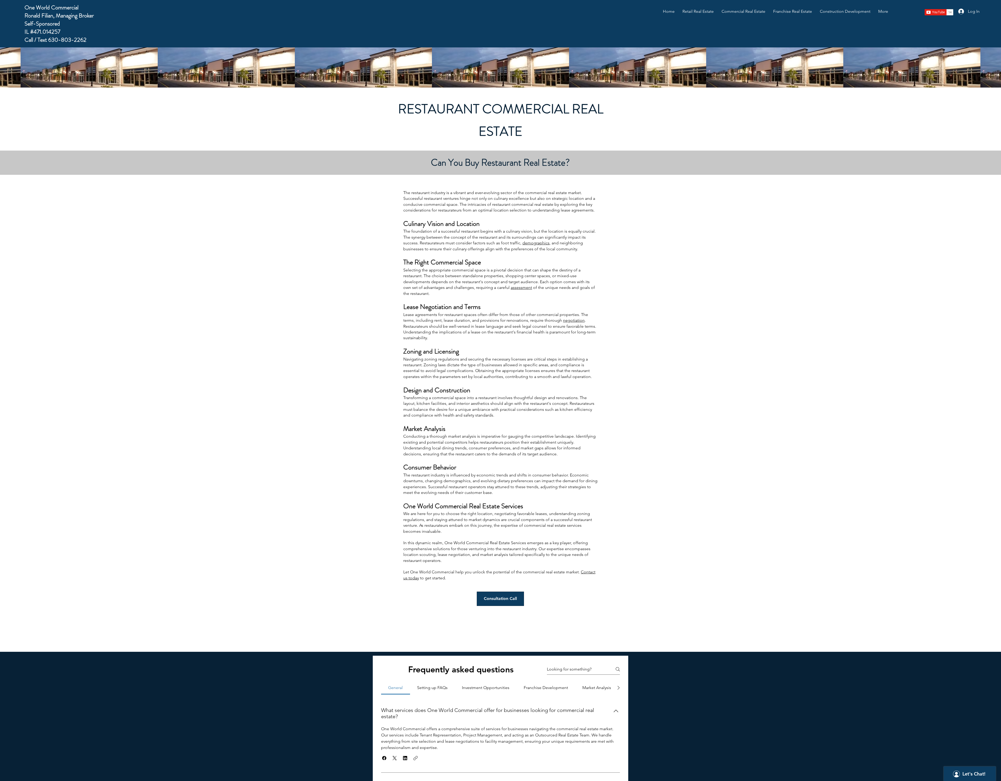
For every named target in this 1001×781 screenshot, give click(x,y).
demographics (536, 242)
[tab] (395, 688)
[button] (384, 758)
